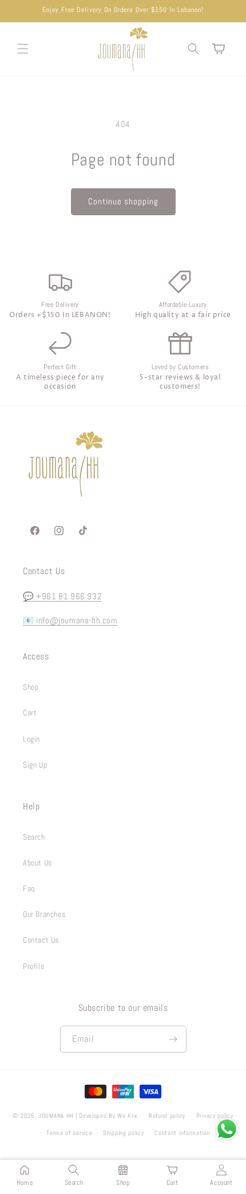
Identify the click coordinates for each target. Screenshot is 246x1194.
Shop (30, 687)
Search (34, 837)
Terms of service (69, 1133)
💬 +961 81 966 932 (62, 596)
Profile (33, 966)
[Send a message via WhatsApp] (226, 1129)
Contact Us (41, 940)
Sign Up (35, 765)
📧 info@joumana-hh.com (70, 620)
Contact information (182, 1133)
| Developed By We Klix (107, 1115)
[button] (22, 48)
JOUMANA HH (56, 1115)
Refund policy (167, 1116)
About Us (37, 862)
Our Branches (44, 914)
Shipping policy (123, 1133)
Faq (29, 888)
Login (31, 739)
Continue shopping (123, 201)
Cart (30, 712)
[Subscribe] (173, 1039)
